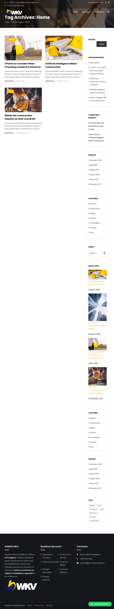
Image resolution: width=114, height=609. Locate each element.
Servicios (86, 12)
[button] (100, 604)
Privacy (29, 605)
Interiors (93, 218)
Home (7, 22)
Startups (52, 39)
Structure (93, 517)
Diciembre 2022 (96, 160)
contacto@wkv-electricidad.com (26, 2)
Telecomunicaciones (50, 562)
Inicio (75, 12)
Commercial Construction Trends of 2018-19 (98, 82)
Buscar (91, 40)
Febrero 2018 (95, 175)
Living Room (93, 509)
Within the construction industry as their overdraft (20, 117)
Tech (10, 91)
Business (12, 39)
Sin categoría (95, 223)
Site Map (49, 605)
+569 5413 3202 (18, 6)
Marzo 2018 (94, 170)
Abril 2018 (93, 165)
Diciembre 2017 (95, 184)
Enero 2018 (94, 179)
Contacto (100, 12)
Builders (92, 505)
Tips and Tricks (94, 520)
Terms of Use (39, 605)
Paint (101, 509)
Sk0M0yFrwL (9, 81)
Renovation (93, 513)
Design (92, 213)
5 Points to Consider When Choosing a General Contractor (23, 65)
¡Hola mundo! (95, 63)
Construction (95, 209)
